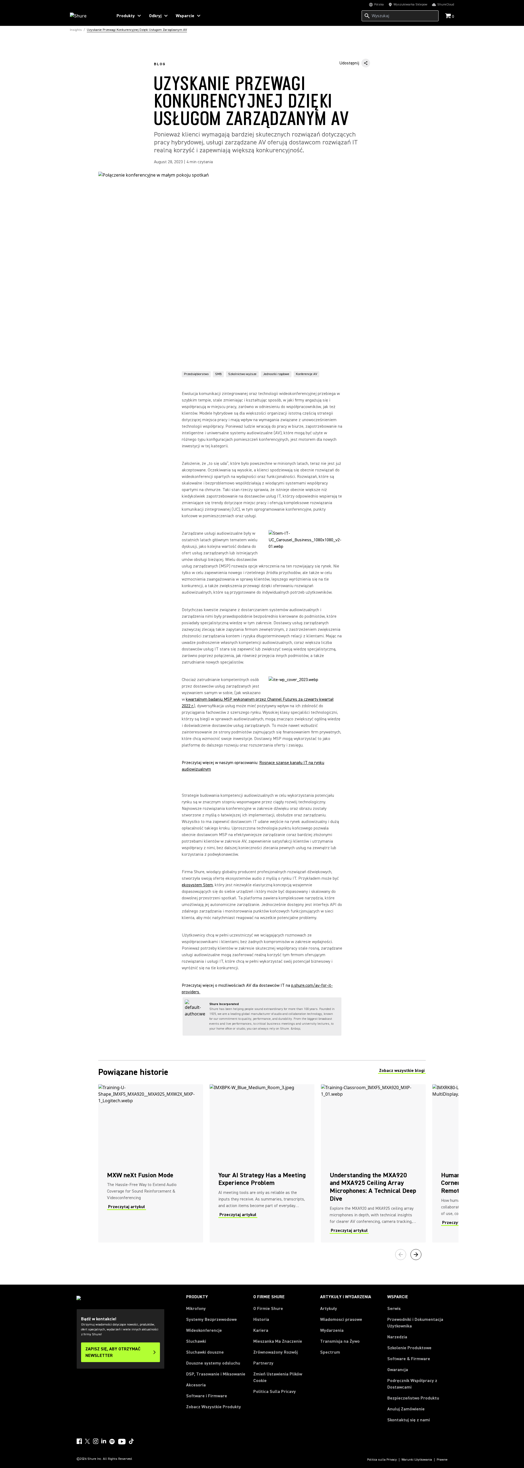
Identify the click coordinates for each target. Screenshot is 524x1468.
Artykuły (328, 1308)
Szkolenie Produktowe (409, 1348)
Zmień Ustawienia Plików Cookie (277, 1377)
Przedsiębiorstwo (196, 374)
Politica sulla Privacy (382, 1459)
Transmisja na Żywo (340, 1341)
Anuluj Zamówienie (406, 1409)
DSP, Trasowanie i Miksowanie (215, 1374)
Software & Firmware (408, 1359)
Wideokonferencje (204, 1330)
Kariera (260, 1330)
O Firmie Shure (268, 1308)
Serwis (394, 1308)
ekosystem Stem (197, 885)
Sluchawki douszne (205, 1352)
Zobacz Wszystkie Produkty (213, 1407)
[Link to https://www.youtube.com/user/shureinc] (122, 1442)
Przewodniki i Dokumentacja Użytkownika (415, 1323)
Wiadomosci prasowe (341, 1319)
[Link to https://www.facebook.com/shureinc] (79, 1441)
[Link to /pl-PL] (88, 16)
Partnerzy (263, 1363)
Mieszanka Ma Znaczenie (277, 1341)
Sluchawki (196, 1341)
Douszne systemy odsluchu (213, 1363)
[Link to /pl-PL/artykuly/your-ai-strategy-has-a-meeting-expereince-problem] (262, 1163)
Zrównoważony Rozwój (275, 1352)
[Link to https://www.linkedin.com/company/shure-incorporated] (103, 1441)
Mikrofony (196, 1308)
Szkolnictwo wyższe (242, 374)
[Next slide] (415, 1254)
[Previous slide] (400, 1254)
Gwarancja (397, 1369)
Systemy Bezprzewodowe (211, 1319)
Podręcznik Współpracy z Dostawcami (412, 1384)
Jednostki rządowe (276, 374)
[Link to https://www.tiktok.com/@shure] (131, 1441)
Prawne (442, 1459)
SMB (218, 374)
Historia (261, 1319)
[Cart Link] (448, 16)
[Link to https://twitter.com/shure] (87, 1441)
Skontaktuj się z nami (408, 1420)
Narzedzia (397, 1337)
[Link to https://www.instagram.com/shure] (95, 1441)
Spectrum (330, 1352)
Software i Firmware (206, 1396)
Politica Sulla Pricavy (274, 1391)
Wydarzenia (332, 1330)
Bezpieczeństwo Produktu (413, 1398)
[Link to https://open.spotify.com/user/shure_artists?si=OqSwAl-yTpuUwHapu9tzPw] (112, 1442)
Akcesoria (196, 1385)
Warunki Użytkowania (416, 1459)
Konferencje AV (306, 374)
